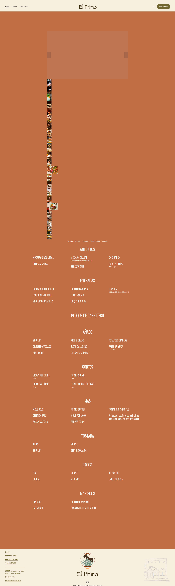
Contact (14, 6)
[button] (49, 55)
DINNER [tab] (70, 241)
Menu (7, 6)
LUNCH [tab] (77, 241)
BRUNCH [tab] (85, 241)
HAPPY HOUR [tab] (95, 241)
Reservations (163, 6)
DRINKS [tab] (104, 241)
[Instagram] (153, 6)
